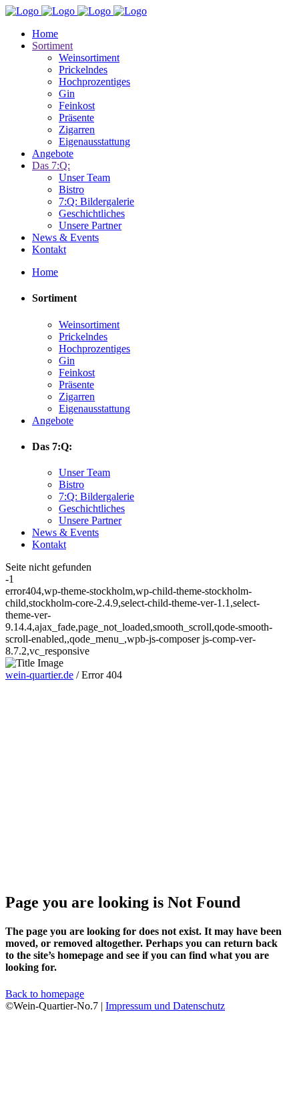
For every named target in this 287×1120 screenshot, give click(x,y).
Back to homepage (44, 993)
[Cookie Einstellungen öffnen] (105, 1108)
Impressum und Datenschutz (165, 1005)
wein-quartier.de (39, 675)
